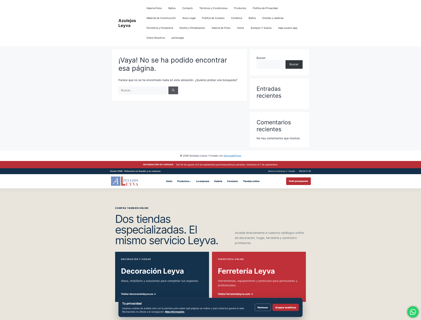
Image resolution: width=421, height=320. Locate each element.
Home (240, 27)
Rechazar (263, 307)
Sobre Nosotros (156, 37)
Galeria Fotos (154, 8)
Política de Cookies (213, 18)
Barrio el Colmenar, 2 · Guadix (281, 171)
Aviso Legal (189, 18)
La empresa (202, 181)
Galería (218, 181)
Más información (174, 311)
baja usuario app (287, 27)
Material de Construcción (161, 18)
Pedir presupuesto (298, 181)
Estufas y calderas (273, 18)
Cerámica (236, 18)
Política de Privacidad (265, 8)
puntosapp (178, 37)
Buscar (261, 58)
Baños (172, 8)
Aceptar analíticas (285, 307)
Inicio (169, 181)
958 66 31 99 (305, 171)
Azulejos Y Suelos (261, 27)
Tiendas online (251, 181)
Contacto (187, 8)
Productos (240, 8)
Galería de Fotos (221, 27)
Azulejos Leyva (127, 23)
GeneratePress (232, 155)
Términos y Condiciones (213, 8)
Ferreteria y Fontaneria (160, 27)
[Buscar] (173, 90)
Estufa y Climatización (192, 27)
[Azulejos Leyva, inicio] (124, 181)
